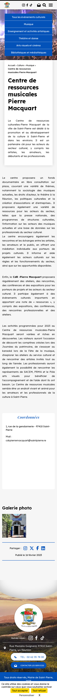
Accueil (11, 65)
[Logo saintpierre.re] (28, 617)
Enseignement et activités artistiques (28, 31)
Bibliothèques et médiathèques (28, 52)
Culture (20, 65)
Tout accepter (20, 690)
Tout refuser (39, 690)
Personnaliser (26, 695)
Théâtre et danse (28, 38)
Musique (28, 24)
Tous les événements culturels (28, 17)
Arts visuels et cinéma (28, 45)
